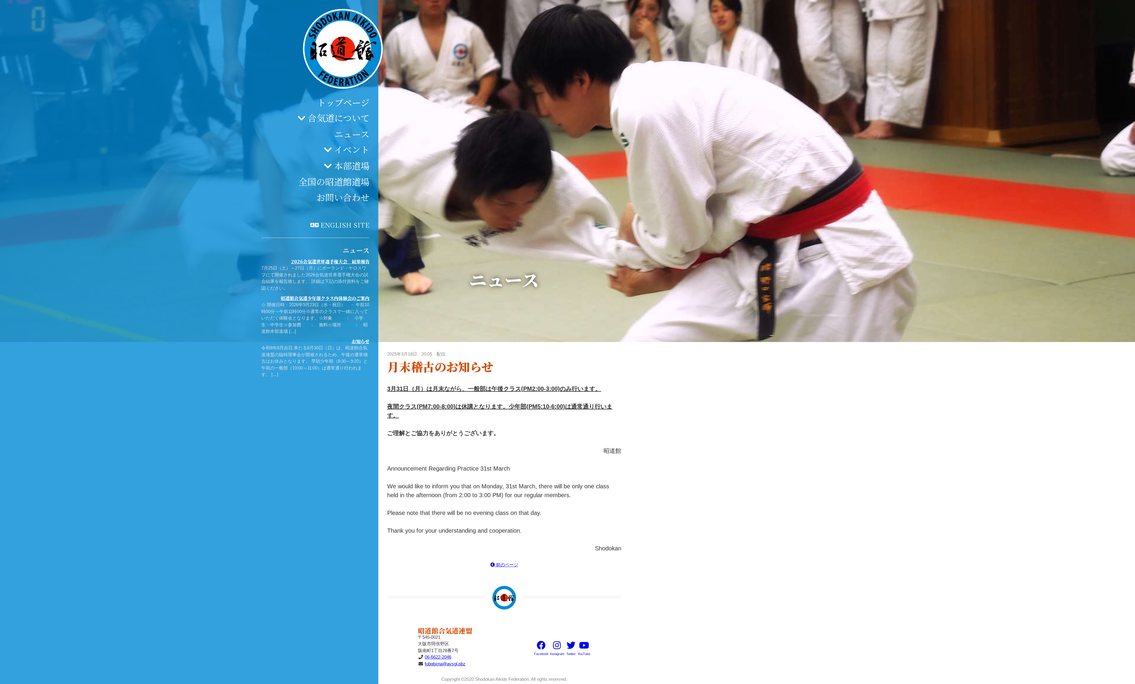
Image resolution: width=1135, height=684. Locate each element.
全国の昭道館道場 (334, 181)
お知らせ (360, 341)
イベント (351, 149)
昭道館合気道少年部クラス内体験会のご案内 (325, 298)
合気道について (338, 117)
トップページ (343, 102)
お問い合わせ (342, 197)
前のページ (506, 564)
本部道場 (351, 165)
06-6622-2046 (438, 656)
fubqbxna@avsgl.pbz (445, 663)
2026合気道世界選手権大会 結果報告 (330, 261)
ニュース (351, 133)
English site (344, 224)
